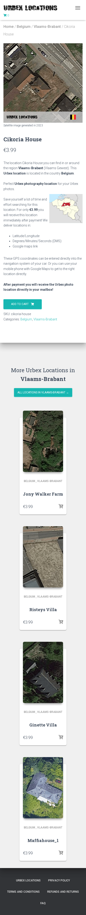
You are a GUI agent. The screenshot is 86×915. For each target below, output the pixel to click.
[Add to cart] (60, 506)
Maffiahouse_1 (43, 840)
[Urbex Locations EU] (32, 8)
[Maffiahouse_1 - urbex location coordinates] (43, 787)
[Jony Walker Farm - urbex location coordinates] (43, 441)
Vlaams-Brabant (47, 26)
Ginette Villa (43, 725)
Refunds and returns (63, 891)
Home (8, 26)
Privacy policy (59, 880)
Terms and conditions (23, 891)
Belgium (24, 26)
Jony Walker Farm (43, 494)
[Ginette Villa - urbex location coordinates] (43, 672)
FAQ (43, 903)
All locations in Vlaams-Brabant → (43, 392)
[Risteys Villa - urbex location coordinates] (43, 556)
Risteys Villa (43, 609)
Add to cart (20, 304)
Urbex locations (28, 880)
